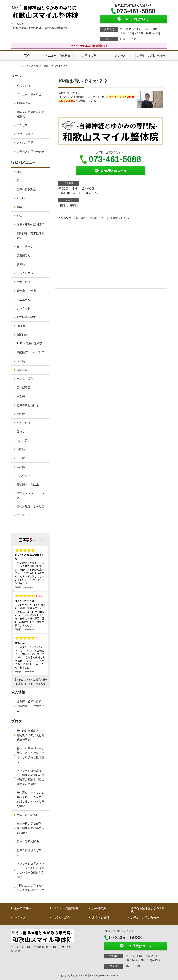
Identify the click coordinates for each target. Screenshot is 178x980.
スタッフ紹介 (25, 134)
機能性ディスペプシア (30, 352)
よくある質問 (25, 142)
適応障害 (22, 369)
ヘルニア (22, 440)
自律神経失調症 (26, 189)
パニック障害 (25, 378)
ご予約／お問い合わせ (151, 55)
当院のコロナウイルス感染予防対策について (30, 888)
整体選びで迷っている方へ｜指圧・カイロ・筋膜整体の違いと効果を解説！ (30, 799)
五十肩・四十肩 (26, 290)
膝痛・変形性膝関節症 (30, 224)
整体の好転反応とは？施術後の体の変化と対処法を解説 (30, 735)
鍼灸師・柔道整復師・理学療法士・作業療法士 (30, 706)
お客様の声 (89, 55)
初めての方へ (25, 85)
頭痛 (19, 215)
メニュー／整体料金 (57, 55)
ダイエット (23, 515)
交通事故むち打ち (28, 405)
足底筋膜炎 (23, 255)
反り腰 (21, 457)
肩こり (21, 180)
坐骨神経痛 (23, 281)
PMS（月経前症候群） (31, 343)
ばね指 (21, 325)
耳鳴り (21, 207)
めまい (21, 198)
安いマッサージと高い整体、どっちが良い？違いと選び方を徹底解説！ (30, 755)
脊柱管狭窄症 (25, 246)
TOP (27, 55)
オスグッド (23, 475)
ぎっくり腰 (23, 308)
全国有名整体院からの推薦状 (30, 114)
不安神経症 (23, 422)
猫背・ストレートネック (30, 495)
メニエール (23, 299)
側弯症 (21, 264)
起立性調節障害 (26, 317)
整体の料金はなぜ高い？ (29, 852)
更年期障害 (23, 387)
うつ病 (21, 361)
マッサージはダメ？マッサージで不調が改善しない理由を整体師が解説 (30, 870)
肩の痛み (22, 466)
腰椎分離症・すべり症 (30, 506)
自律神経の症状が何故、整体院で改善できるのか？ (30, 828)
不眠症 (21, 449)
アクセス (120, 55)
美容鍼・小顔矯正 (28, 484)
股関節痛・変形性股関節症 (30, 235)
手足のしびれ (25, 273)
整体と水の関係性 (28, 814)
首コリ (21, 431)
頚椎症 (21, 413)
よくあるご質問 (32, 66)
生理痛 (21, 396)
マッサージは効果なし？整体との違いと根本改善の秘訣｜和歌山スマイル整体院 (30, 777)
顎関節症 (22, 334)
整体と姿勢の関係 (28, 841)
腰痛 (19, 171)
